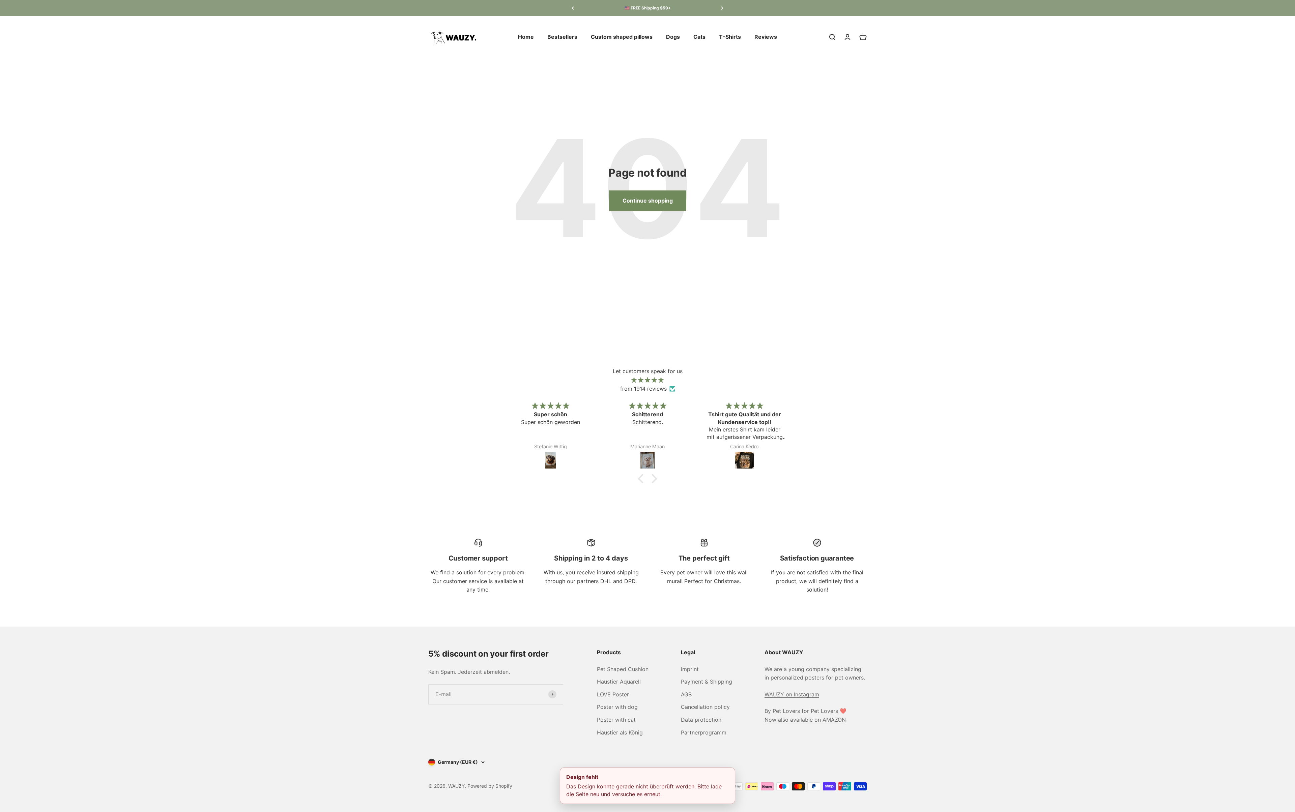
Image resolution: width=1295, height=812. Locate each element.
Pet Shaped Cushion (623, 669)
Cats (699, 36)
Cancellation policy (705, 706)
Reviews (765, 36)
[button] (642, 478)
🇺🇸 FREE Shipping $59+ (648, 7)
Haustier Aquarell (619, 681)
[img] (647, 380)
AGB (686, 694)
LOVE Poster (613, 694)
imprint (690, 669)
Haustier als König (620, 732)
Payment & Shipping (706, 681)
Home (526, 36)
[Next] (722, 8)
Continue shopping (648, 200)
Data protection (701, 719)
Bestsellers (562, 36)
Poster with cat (616, 719)
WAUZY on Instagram (792, 694)
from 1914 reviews (643, 388)
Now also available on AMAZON (805, 719)
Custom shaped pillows (622, 36)
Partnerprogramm (703, 732)
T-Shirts (730, 36)
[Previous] (573, 8)
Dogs (673, 36)
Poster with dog (617, 706)
